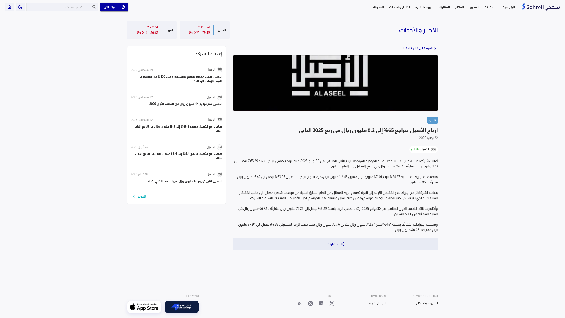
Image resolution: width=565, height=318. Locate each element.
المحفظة (491, 7)
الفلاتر (459, 7)
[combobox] (59, 7)
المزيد (142, 196)
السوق (474, 7)
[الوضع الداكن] (20, 7)
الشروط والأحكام (427, 303)
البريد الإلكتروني (376, 303)
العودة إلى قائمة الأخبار (417, 48)
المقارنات (443, 7)
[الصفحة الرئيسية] (541, 7)
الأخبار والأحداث (399, 7)
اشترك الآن (111, 7)
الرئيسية (509, 7)
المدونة (378, 7)
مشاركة (333, 244)
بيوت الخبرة (423, 7)
